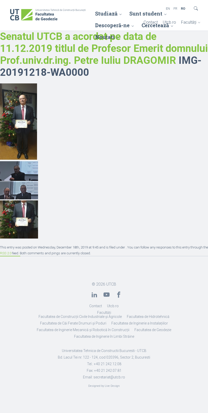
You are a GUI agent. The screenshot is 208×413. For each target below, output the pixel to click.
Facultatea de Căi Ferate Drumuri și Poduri (73, 323)
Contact (151, 22)
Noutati (105, 37)
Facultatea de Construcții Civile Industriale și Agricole (80, 317)
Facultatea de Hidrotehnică (148, 317)
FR (175, 8)
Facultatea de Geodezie (152, 330)
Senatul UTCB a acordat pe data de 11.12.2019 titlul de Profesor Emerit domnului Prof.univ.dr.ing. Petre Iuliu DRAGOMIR (104, 48)
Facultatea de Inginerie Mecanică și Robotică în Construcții (83, 330)
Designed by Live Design (104, 386)
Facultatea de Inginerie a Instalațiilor (139, 323)
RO (183, 8)
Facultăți (188, 22)
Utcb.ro (169, 22)
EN (168, 8)
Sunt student (145, 13)
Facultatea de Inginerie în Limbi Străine (104, 336)
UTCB (111, 284)
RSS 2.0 (5, 253)
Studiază (106, 13)
